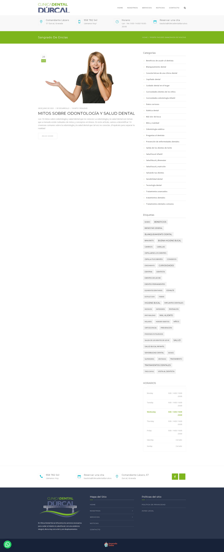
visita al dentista (166, 371)
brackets (149, 241)
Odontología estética (155, 129)
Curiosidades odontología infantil (160, 98)
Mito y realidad (81, 108)
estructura (150, 297)
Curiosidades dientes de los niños (161, 92)
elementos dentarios (153, 290)
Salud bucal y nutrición (156, 166)
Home (120, 8)
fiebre (161, 297)
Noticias (160, 8)
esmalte (170, 290)
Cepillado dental (153, 79)
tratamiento (176, 359)
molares (148, 322)
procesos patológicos (154, 334)
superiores (149, 359)
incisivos (148, 309)
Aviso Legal (148, 511)
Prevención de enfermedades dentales (162, 142)
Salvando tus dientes (155, 173)
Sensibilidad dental (154, 179)
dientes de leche (153, 278)
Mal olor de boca (153, 117)
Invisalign (173, 309)
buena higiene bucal (169, 240)
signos (171, 353)
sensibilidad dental (154, 353)
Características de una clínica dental (161, 73)
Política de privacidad (154, 505)
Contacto (174, 8)
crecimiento (150, 265)
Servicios (147, 8)
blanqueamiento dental (158, 234)
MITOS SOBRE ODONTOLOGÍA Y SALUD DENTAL (86, 113)
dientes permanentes (155, 284)
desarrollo (64, 108)
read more (47, 136)
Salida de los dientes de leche (159, 148)
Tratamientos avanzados (156, 191)
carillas (161, 247)
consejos (171, 259)
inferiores (160, 309)
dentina (148, 272)
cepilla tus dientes (154, 259)
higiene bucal (152, 303)
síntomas (162, 359)
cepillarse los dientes (155, 253)
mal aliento (166, 315)
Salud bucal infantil (154, 154)
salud (177, 340)
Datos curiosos (152, 104)
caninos (149, 247)
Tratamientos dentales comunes (160, 204)
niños (176, 322)
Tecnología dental (154, 185)
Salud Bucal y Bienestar (156, 160)
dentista (160, 272)
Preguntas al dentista (155, 135)
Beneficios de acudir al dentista (159, 61)
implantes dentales (173, 303)
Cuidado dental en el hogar (158, 85)
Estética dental (152, 110)
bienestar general (153, 228)
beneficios (160, 222)
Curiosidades (166, 265)
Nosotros (132, 8)
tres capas (149, 371)
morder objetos (162, 322)
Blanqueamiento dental (156, 67)
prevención (166, 328)
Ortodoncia (150, 328)
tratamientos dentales (155, 198)
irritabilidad (150, 315)
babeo (147, 222)
